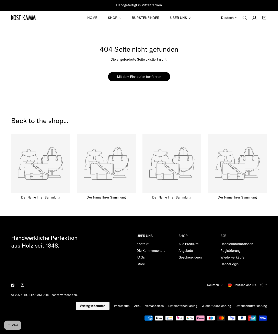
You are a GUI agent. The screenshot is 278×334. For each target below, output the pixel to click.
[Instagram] (22, 285)
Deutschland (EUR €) (248, 285)
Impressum (122, 306)
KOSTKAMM (33, 295)
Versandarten (154, 306)
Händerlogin (229, 264)
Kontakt (143, 244)
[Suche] (245, 18)
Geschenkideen (190, 257)
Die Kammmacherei (151, 250)
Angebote (185, 250)
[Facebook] (13, 285)
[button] (264, 18)
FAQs (141, 257)
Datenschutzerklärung (251, 306)
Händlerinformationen (236, 244)
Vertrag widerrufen (92, 306)
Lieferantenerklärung (182, 306)
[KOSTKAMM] (23, 17)
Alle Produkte (188, 244)
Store (141, 264)
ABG (137, 306)
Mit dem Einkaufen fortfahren (139, 76)
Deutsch (227, 17)
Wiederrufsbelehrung (216, 306)
